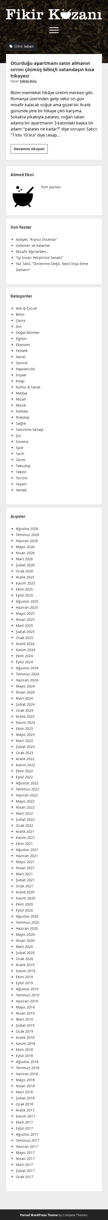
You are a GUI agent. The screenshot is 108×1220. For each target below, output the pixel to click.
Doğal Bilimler (28, 332)
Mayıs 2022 (25, 801)
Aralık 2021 (25, 831)
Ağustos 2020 (27, 916)
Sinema (22, 441)
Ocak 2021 (24, 886)
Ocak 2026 (24, 571)
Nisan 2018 (25, 1085)
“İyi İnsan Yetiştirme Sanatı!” (39, 257)
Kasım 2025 (25, 583)
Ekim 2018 (24, 1049)
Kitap (20, 381)
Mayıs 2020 (25, 934)
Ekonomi (23, 344)
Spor (20, 447)
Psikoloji (22, 417)
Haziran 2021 (27, 855)
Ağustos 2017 (27, 1134)
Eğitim (21, 338)
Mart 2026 (24, 558)
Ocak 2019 (24, 1031)
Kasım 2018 (25, 1043)
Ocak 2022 (24, 825)
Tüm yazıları (51, 186)
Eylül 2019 (24, 982)
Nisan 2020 (25, 940)
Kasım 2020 (25, 898)
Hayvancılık (25, 368)
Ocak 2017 (24, 1176)
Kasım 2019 (25, 970)
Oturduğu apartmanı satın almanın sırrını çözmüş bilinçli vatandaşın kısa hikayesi (52, 69)
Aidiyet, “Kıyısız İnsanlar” (37, 239)
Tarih (20, 453)
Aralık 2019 (25, 964)
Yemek (21, 490)
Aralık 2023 (25, 716)
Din (19, 326)
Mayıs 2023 (25, 734)
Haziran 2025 (27, 607)
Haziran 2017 (27, 1146)
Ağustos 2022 (27, 783)
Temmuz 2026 (27, 534)
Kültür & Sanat (28, 387)
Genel (21, 356)
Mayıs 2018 (25, 1079)
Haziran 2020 (27, 928)
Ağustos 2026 (27, 528)
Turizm (21, 477)
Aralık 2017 (25, 1110)
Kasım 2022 (25, 764)
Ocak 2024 (24, 710)
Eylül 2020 (24, 910)
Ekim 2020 (24, 904)
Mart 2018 (24, 1092)
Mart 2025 (24, 625)
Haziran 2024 (27, 680)
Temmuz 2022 (27, 789)
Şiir (18, 435)
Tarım (20, 459)
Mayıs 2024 (25, 686)
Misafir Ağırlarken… (32, 251)
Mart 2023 (24, 740)
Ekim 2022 (24, 770)
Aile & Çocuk (26, 308)
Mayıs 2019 (25, 1007)
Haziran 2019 (27, 1001)
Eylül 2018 (24, 1055)
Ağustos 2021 (27, 849)
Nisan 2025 (25, 619)
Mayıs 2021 (25, 861)
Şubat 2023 (25, 746)
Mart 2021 (24, 873)
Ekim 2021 (24, 843)
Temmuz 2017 (27, 1140)
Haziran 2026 (27, 540)
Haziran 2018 (27, 1073)
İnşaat (21, 375)
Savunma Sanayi (29, 429)
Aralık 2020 (25, 892)
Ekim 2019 (24, 976)
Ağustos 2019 (27, 989)
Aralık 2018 (25, 1037)
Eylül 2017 (24, 1128)
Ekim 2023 (24, 728)
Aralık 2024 (25, 643)
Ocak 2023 (24, 752)
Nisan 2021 (25, 867)
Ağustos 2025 (27, 601)
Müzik (21, 405)
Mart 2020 (24, 946)
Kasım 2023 (25, 722)
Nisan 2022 (25, 807)
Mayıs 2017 (25, 1152)
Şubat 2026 (25, 565)
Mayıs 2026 (25, 546)
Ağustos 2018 (27, 1061)
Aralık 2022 (25, 758)
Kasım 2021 (25, 837)
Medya (21, 393)
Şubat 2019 (25, 1025)
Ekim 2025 (24, 589)
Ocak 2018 (24, 1104)
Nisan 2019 (25, 1013)
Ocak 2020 (24, 958)
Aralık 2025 (25, 577)
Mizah (21, 399)
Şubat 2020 (25, 952)
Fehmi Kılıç (28, 81)
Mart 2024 (24, 698)
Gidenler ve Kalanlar (33, 245)
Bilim (20, 314)
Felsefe (22, 350)
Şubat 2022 (25, 819)
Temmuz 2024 (27, 674)
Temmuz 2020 (27, 922)
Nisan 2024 (25, 692)
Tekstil (21, 471)
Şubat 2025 (25, 631)
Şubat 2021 (25, 880)
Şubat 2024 (25, 704)
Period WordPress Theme (39, 1215)
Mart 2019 (24, 1019)
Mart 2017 (24, 1164)
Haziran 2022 (27, 795)
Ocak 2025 (24, 637)
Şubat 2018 (25, 1098)
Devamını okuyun (31, 150)
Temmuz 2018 (27, 1067)
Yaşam (21, 484)
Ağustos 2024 (27, 668)
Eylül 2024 (24, 661)
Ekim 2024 (24, 655)
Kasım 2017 (25, 1116)
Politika (22, 411)
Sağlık (21, 423)
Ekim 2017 (24, 1122)
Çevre (20, 320)
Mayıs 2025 (25, 613)
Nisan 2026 (25, 552)
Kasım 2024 (25, 649)
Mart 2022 (24, 813)
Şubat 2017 (25, 1170)
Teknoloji (23, 465)
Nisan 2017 (25, 1158)
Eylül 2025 (24, 595)
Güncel (22, 362)
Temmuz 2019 (27, 995)
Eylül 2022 (24, 777)
